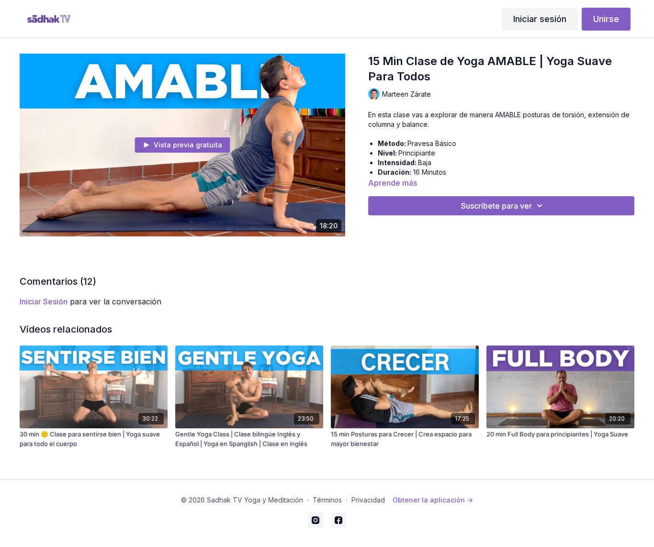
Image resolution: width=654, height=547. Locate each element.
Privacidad (368, 500)
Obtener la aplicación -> (433, 500)
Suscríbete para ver (496, 206)
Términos (327, 500)
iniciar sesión (44, 301)
